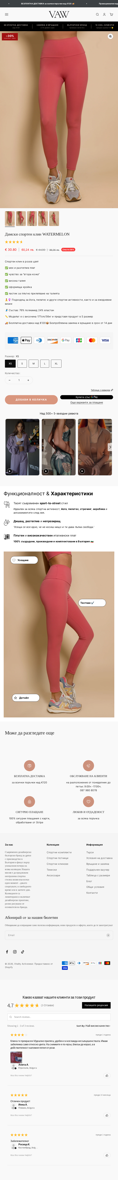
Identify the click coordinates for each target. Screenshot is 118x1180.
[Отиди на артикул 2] (21, 219)
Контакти (92, 892)
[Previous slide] (7, 447)
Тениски (52, 869)
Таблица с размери (98, 875)
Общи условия (95, 886)
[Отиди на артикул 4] (43, 219)
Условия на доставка (99, 858)
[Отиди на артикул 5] (54, 219)
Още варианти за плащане (86, 402)
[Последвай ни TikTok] (23, 952)
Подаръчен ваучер (97, 869)
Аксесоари (53, 875)
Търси (90, 852)
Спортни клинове (57, 863)
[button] (96, 1005)
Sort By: (81, 1025)
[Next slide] (110, 447)
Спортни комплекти (59, 852)
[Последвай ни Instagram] (15, 952)
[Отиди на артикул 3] (32, 219)
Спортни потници (57, 858)
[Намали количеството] (9, 380)
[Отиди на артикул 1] (10, 219)
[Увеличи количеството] (28, 380)
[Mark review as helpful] (107, 1075)
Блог (89, 881)
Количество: (12, 373)
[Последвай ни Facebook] (7, 952)
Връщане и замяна (97, 863)
